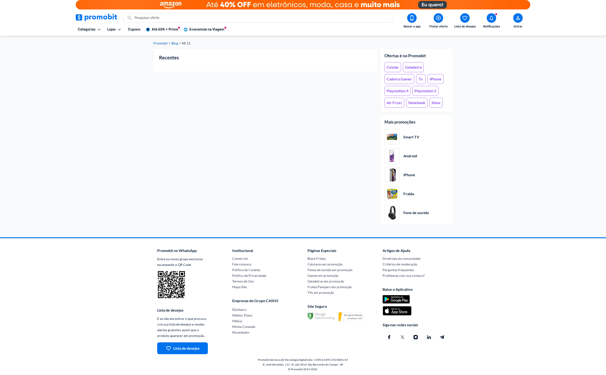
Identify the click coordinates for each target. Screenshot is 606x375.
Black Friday (316, 258)
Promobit (160, 43)
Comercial (240, 258)
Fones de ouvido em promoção (329, 270)
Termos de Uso (243, 281)
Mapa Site (239, 287)
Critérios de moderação (400, 264)
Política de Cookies (246, 270)
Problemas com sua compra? (404, 276)
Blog (174, 43)
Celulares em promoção (325, 264)
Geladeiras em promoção (325, 281)
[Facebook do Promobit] (389, 337)
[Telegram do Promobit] (442, 337)
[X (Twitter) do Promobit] (402, 337)
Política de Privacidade (249, 276)
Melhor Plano (242, 315)
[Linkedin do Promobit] (429, 337)
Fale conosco (241, 264)
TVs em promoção (320, 293)
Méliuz (237, 321)
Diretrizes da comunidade (401, 258)
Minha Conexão (243, 327)
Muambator (241, 332)
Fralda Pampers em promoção (329, 287)
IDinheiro (239, 310)
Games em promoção (323, 276)
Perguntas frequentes (398, 270)
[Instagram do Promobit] (415, 337)
